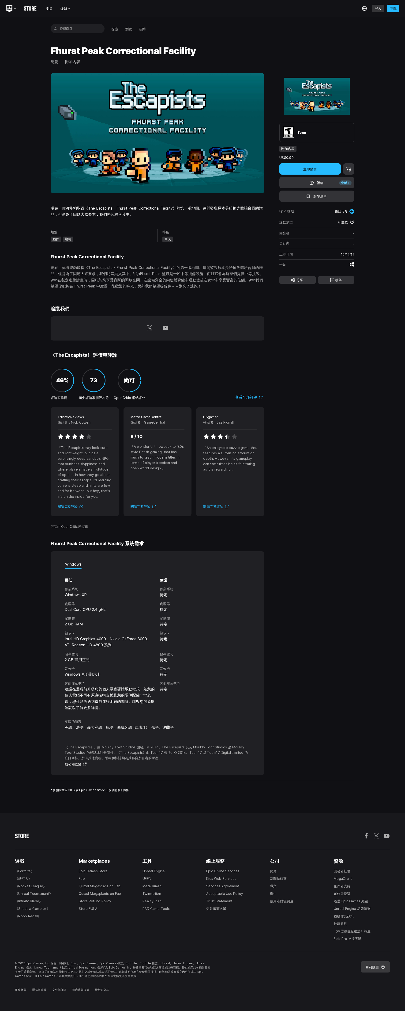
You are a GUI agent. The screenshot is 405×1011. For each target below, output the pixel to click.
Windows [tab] (73, 564)
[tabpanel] (157, 640)
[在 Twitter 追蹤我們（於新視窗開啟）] (149, 328)
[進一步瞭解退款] (352, 222)
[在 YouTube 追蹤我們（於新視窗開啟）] (165, 328)
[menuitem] (115, 28)
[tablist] (157, 564)
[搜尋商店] (55, 28)
